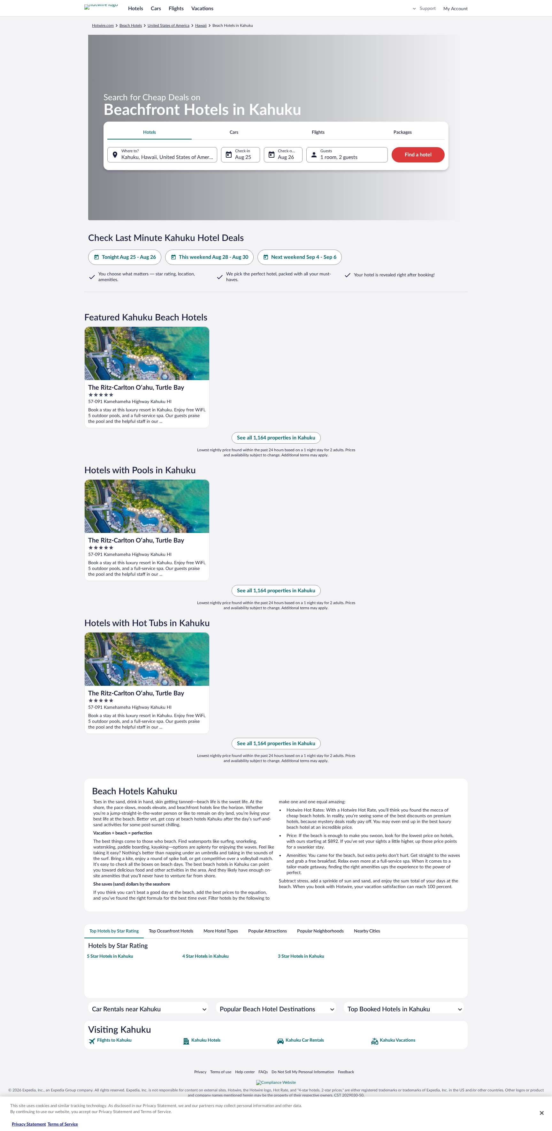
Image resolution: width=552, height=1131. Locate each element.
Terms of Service (63, 1124)
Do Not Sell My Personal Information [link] (303, 1072)
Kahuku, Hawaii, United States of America (168, 157)
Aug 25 (243, 157)
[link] (134, 1041)
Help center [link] (245, 1072)
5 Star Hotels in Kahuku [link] (110, 956)
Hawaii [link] (201, 25)
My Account (455, 9)
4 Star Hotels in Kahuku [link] (205, 956)
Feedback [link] (346, 1072)
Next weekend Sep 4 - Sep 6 (303, 257)
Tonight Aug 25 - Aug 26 (129, 257)
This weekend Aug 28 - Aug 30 (213, 257)
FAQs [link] (263, 1072)
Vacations (202, 8)
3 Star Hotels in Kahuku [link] (301, 956)
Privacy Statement (29, 1124)
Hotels (135, 8)
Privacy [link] (200, 1072)
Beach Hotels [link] (130, 25)
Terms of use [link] (220, 1072)
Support (428, 8)
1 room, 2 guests (338, 157)
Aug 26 (286, 157)
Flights (176, 8)
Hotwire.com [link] (103, 25)
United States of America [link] (168, 25)
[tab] (149, 132)
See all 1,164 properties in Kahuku (276, 437)
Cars (156, 8)
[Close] (542, 1113)
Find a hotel (418, 154)
